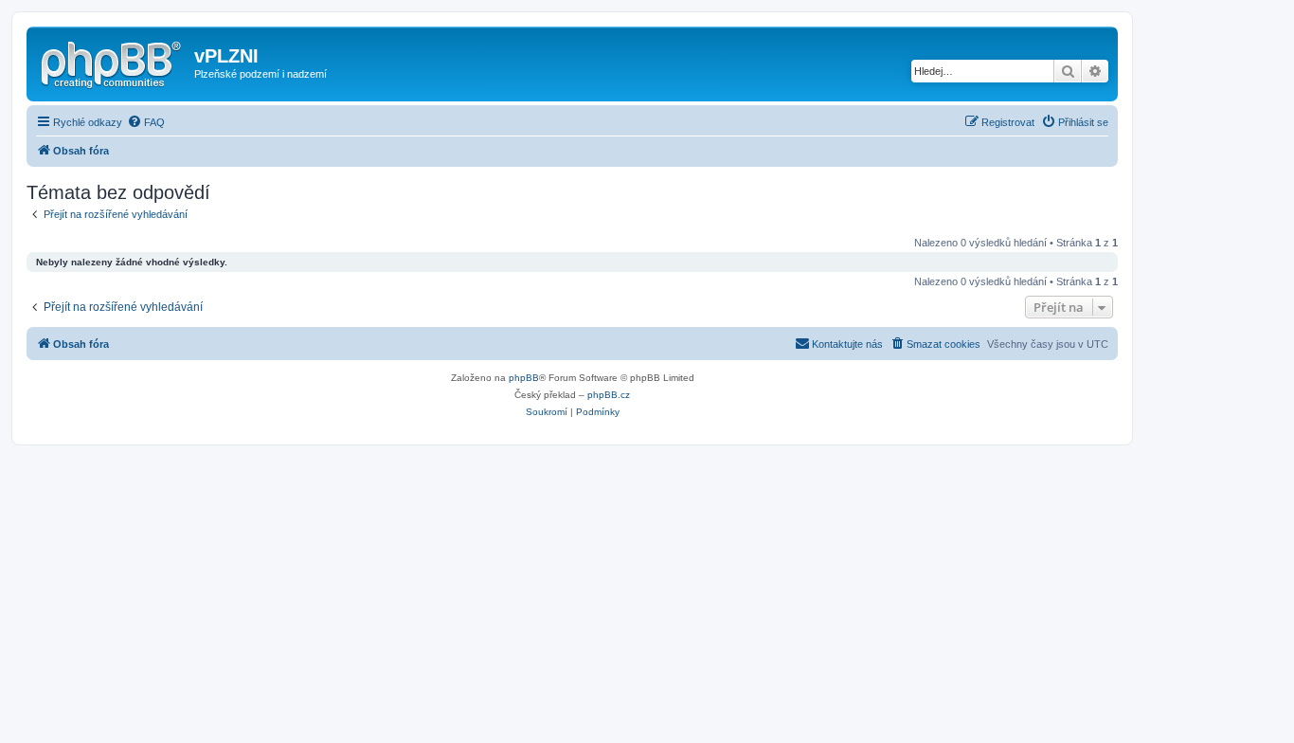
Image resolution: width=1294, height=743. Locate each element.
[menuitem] (146, 122)
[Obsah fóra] (112, 61)
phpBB (524, 377)
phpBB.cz (608, 395)
